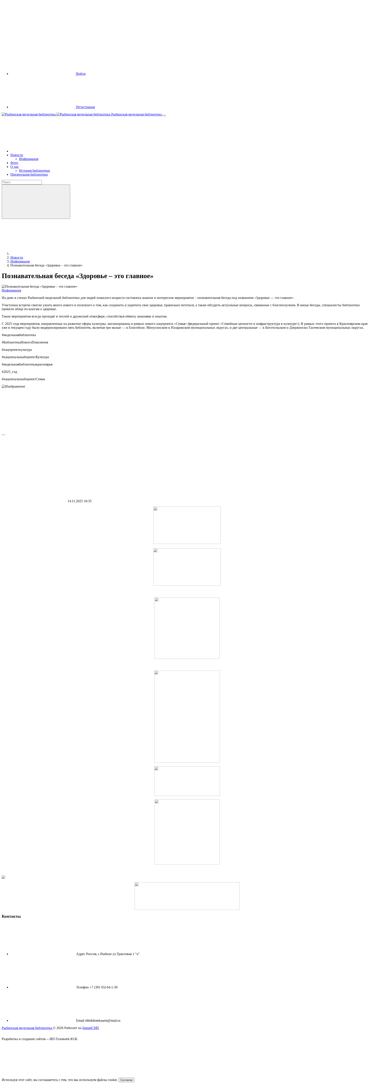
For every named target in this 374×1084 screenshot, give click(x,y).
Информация (11, 290)
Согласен (126, 1080)
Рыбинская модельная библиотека (136, 114)
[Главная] (42, 151)
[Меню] (164, 115)
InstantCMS (90, 1028)
